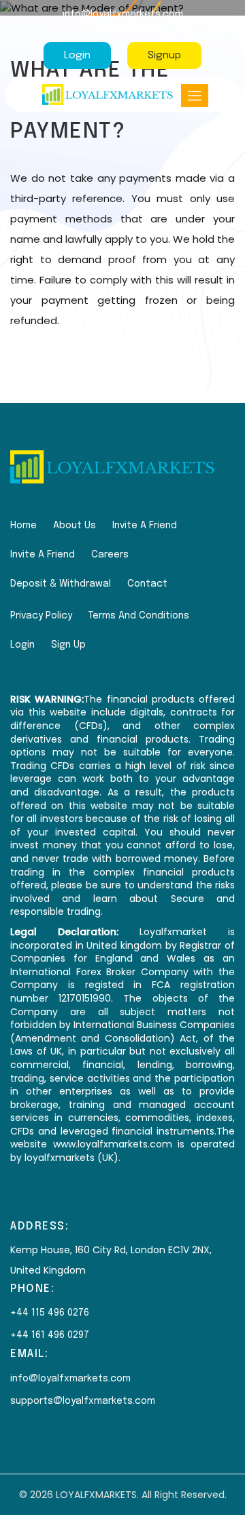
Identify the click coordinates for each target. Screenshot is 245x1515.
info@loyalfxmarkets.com (123, 14)
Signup (164, 55)
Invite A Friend (144, 525)
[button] (194, 95)
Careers (110, 554)
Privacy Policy (41, 616)
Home (23, 525)
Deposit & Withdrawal (60, 584)
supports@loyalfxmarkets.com (82, 1401)
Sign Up (68, 645)
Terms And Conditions (138, 616)
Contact (147, 584)
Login (77, 55)
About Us (74, 525)
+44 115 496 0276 (49, 1313)
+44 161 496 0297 (122, 30)
